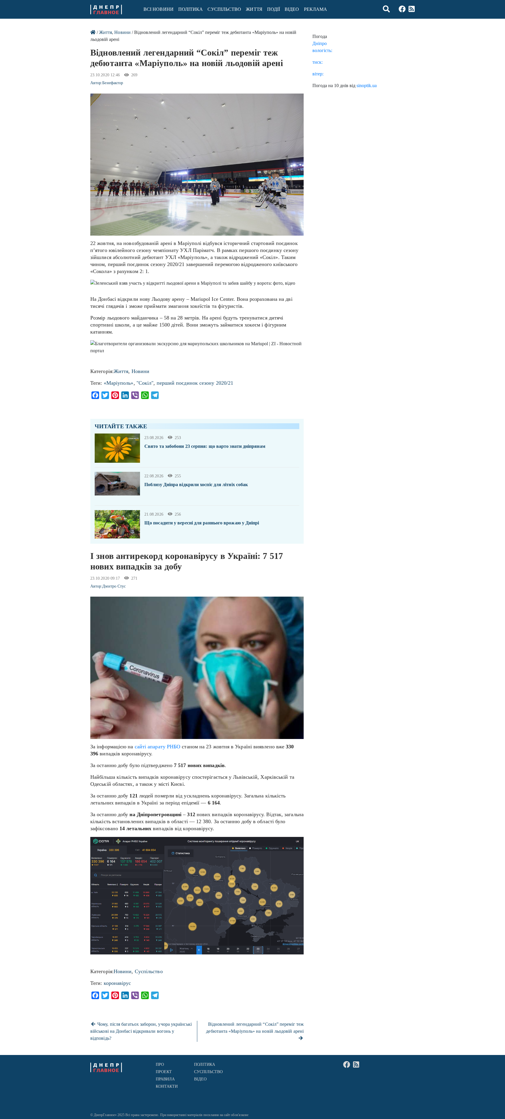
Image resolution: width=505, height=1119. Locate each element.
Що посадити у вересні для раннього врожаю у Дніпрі (201, 522)
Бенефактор (112, 83)
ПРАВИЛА (165, 1079)
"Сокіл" (145, 383)
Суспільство (224, 9)
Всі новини (158, 9)
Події (273, 9)
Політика (190, 9)
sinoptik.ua (367, 85)
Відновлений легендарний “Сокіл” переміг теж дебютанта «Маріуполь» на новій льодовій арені (255, 1028)
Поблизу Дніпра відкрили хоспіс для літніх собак (196, 484)
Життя (254, 9)
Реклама (315, 9)
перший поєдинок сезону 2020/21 (195, 383)
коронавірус (117, 983)
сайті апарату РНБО (158, 747)
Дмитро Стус (114, 586)
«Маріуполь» (119, 383)
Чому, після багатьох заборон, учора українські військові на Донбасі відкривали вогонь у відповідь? (141, 1031)
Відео (292, 9)
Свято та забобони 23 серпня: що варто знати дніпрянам (204, 446)
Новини (122, 32)
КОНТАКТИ (167, 1086)
